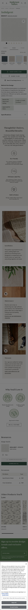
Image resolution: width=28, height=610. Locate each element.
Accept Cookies (14, 607)
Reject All (14, 602)
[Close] (26, 564)
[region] (14, 586)
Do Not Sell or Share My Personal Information (14, 598)
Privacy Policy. (5, 593)
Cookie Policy (5, 595)
